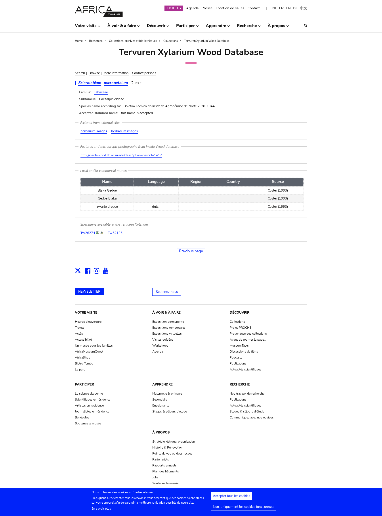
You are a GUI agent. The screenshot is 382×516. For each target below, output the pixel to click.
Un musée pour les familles (94, 345)
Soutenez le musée (88, 423)
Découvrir (239, 312)
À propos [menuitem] (276, 27)
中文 (303, 8)
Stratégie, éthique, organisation (173, 441)
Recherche (96, 41)
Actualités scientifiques (245, 369)
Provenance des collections (248, 334)
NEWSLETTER (89, 291)
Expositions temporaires (168, 328)
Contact (254, 8)
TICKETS (174, 8)
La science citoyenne (89, 393)
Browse (94, 73)
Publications (238, 363)
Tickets (79, 328)
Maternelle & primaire (167, 393)
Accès (79, 334)
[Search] (305, 25)
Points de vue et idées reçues (172, 453)
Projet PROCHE (240, 328)
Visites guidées (162, 340)
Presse (207, 8)
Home (79, 41)
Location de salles (230, 8)
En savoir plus (101, 508)
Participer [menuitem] (185, 27)
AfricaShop (82, 357)
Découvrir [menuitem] (156, 27)
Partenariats (160, 459)
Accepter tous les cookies (231, 496)
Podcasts (236, 357)
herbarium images (93, 131)
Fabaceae (101, 92)
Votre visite (86, 312)
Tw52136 (115, 233)
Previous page (191, 251)
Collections (170, 41)
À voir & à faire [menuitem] (121, 27)
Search (80, 73)
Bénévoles (82, 417)
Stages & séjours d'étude (169, 411)
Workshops (160, 345)
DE (295, 8)
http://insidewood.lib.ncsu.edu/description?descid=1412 (121, 155)
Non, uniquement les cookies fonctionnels (243, 506)
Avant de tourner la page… (248, 340)
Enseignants (160, 405)
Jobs (155, 477)
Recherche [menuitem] (247, 27)
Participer (84, 384)
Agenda (192, 8)
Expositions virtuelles (167, 334)
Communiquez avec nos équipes (252, 417)
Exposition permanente (168, 322)
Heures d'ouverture (88, 322)
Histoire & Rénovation (167, 447)
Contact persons (144, 73)
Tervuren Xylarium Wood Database (206, 41)
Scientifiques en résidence (92, 399)
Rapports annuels (164, 465)
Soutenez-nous (167, 292)
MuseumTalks (239, 345)
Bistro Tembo (84, 363)
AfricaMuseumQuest (89, 351)
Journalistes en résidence (92, 411)
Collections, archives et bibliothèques (133, 41)
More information (116, 73)
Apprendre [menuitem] (216, 27)
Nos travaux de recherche (247, 393)
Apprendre (162, 384)
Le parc (80, 369)
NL (274, 8)
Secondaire (159, 399)
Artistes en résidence (89, 405)
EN (288, 8)
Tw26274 (88, 233)
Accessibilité (83, 340)
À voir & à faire (166, 312)
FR (281, 8)
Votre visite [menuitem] (86, 27)
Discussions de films (244, 351)
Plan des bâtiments (165, 471)
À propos (161, 432)
